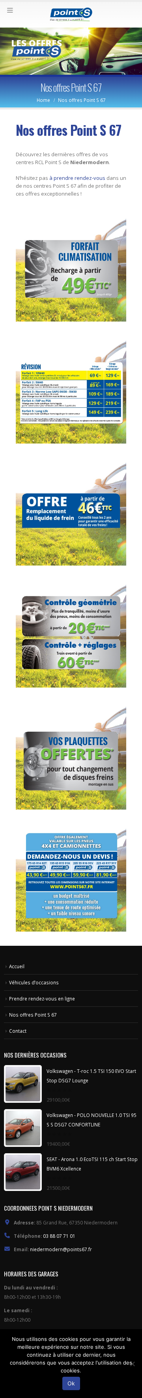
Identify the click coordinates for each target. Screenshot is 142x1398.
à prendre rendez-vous (76, 177)
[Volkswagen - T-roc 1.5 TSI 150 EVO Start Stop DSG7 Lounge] (23, 1084)
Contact (17, 1031)
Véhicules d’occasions (34, 982)
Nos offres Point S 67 (33, 1015)
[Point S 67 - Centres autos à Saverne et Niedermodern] (71, 14)
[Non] (132, 1364)
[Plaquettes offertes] (71, 754)
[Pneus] (71, 876)
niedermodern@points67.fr (61, 1249)
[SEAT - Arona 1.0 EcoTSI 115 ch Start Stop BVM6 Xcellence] (23, 1172)
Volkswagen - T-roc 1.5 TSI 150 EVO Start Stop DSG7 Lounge (91, 1076)
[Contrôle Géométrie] (71, 632)
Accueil (16, 966)
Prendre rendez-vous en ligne (42, 998)
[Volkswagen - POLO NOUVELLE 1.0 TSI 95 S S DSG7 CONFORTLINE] (23, 1128)
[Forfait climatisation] (71, 266)
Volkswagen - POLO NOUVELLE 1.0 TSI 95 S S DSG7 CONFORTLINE (91, 1120)
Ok (71, 1383)
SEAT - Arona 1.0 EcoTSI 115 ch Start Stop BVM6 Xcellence (92, 1164)
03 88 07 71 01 (59, 1236)
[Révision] (71, 388)
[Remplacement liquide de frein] (71, 510)
